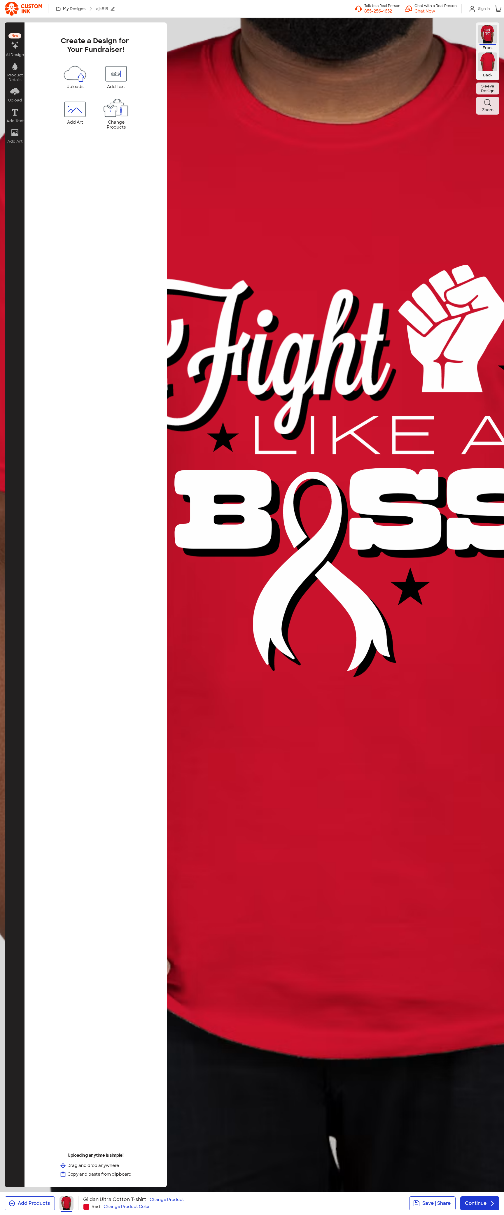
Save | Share (436, 1203)
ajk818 (102, 8)
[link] (23, 9)
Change (167, 1199)
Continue (476, 1203)
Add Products (34, 1203)
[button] (435, 11)
